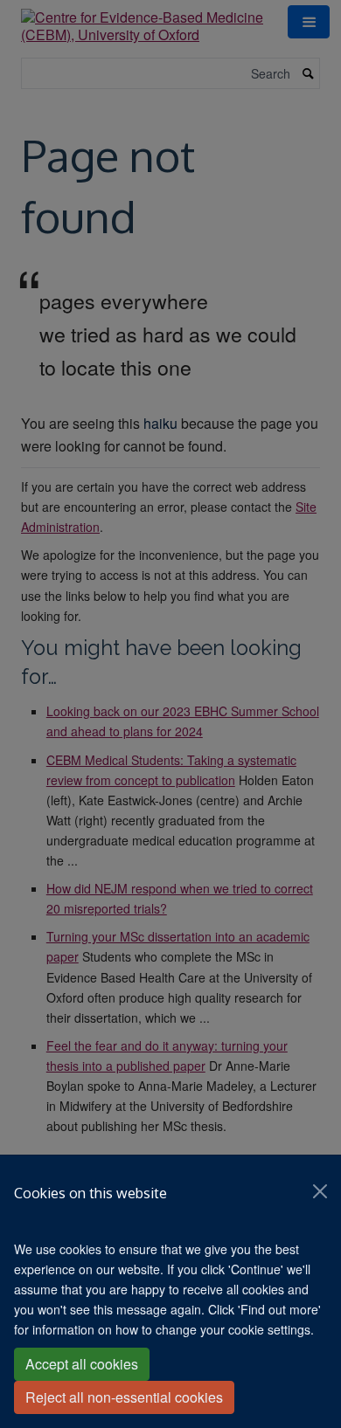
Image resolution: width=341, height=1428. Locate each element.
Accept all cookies (81, 1364)
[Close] (320, 1191)
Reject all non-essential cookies (124, 1397)
